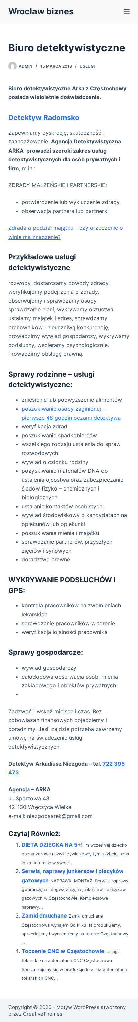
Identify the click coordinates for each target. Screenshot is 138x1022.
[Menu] (127, 12)
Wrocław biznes (41, 11)
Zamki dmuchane (44, 915)
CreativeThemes (42, 1014)
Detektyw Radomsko (43, 117)
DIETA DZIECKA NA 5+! (52, 844)
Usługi (87, 66)
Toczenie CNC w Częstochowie (63, 951)
